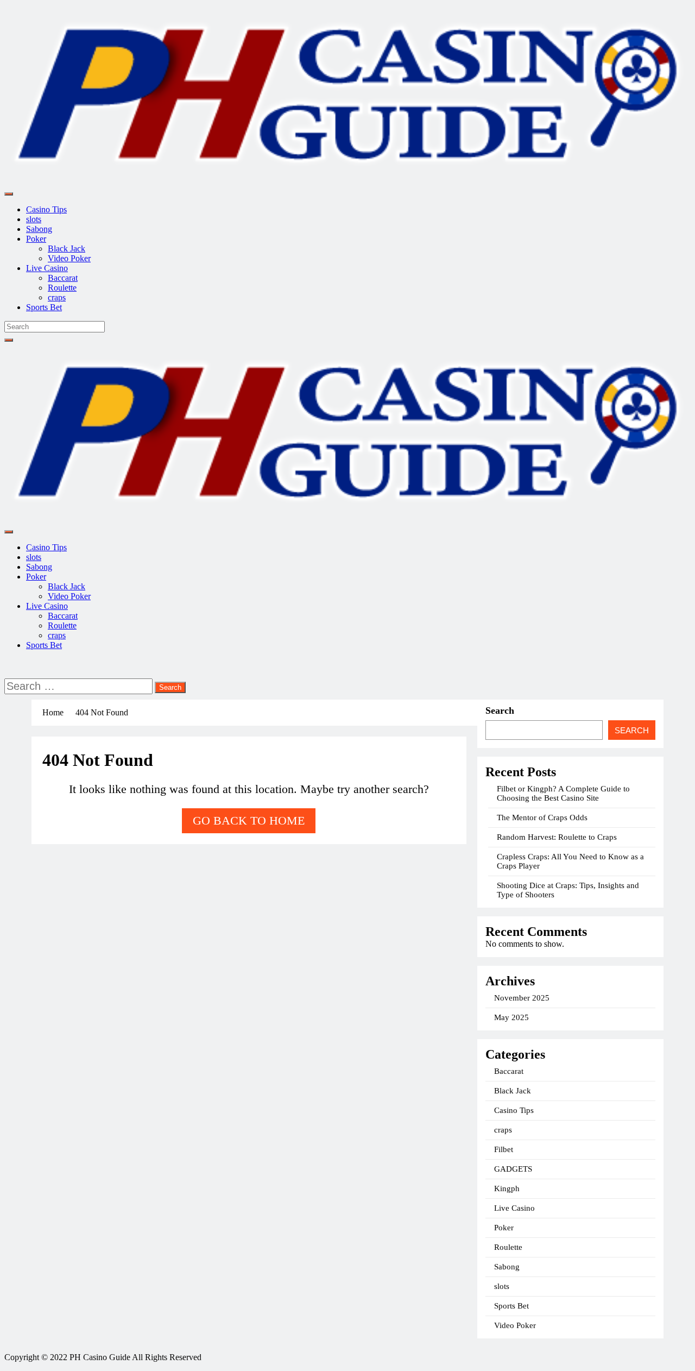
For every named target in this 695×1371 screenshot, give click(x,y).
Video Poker (69, 258)
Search (499, 710)
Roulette (62, 287)
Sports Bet (44, 307)
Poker (36, 238)
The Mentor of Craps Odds (542, 817)
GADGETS (513, 1169)
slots (33, 219)
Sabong (39, 229)
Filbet (503, 1149)
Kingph (507, 1188)
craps (57, 297)
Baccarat (63, 277)
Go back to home (249, 820)
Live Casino (47, 268)
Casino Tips (46, 209)
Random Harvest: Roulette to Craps (557, 837)
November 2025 (521, 997)
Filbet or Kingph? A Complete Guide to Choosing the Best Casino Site (563, 793)
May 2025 (511, 1017)
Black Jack (66, 248)
